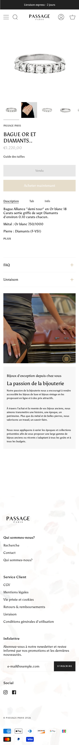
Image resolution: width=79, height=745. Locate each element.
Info (47, 201)
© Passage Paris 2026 (17, 718)
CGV (6, 585)
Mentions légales (15, 592)
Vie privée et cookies (18, 600)
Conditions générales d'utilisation (28, 622)
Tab (31, 201)
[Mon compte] (61, 17)
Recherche (11, 545)
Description (11, 201)
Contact (9, 553)
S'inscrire (64, 666)
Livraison (10, 279)
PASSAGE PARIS (12, 125)
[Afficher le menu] (6, 17)
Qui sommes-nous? (17, 560)
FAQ (6, 265)
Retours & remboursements (24, 607)
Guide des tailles (14, 156)
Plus (7, 238)
